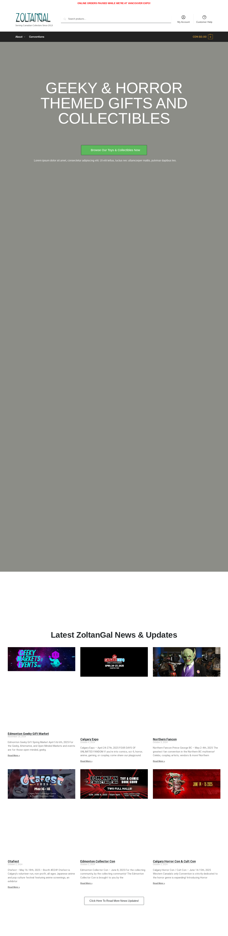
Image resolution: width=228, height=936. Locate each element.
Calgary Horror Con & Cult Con (174, 861)
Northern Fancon (165, 739)
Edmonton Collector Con (97, 861)
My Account (183, 22)
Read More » (14, 755)
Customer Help (204, 22)
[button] (203, 37)
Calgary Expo (89, 739)
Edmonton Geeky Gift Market (28, 733)
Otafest (13, 861)
